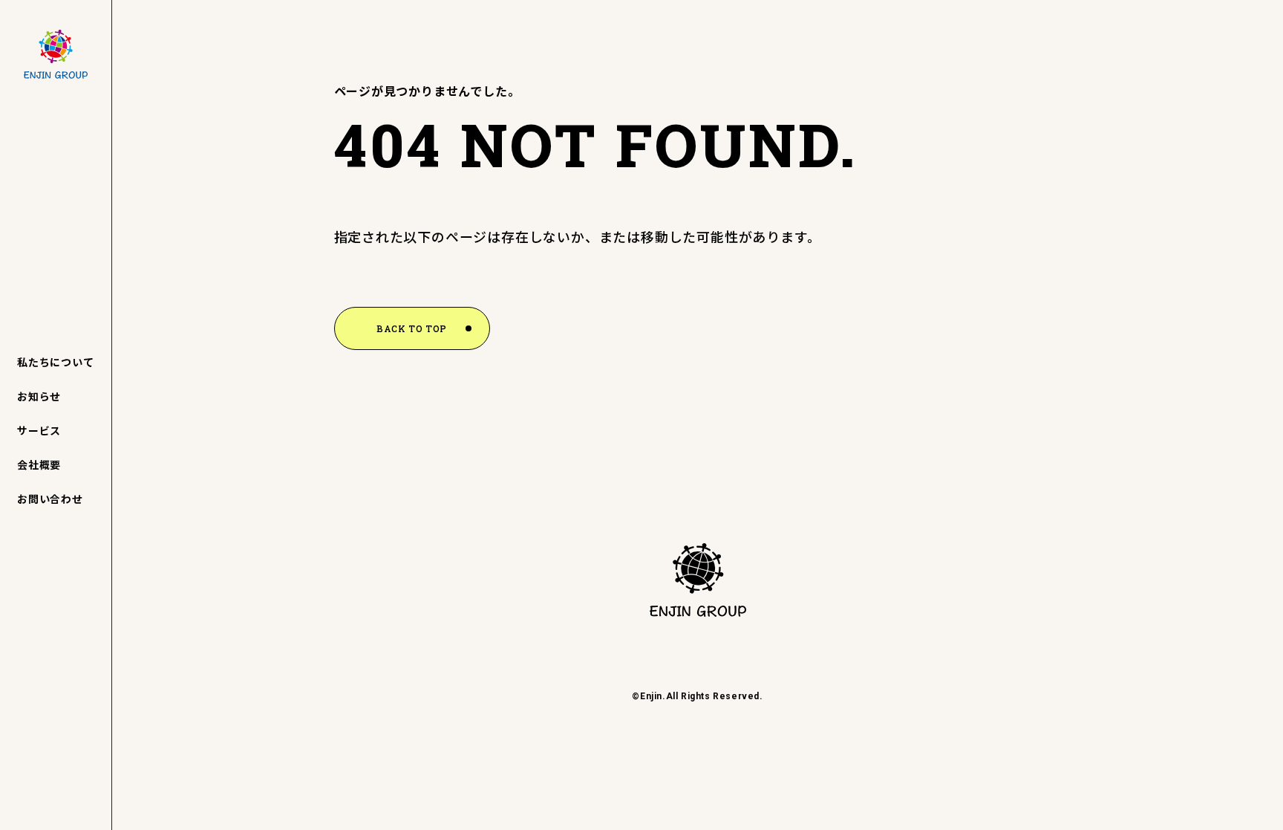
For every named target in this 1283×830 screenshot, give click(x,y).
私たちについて (55, 361)
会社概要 (39, 464)
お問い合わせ (50, 498)
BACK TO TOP (411, 328)
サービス (39, 430)
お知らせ (39, 396)
